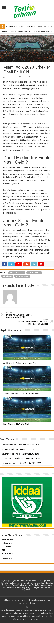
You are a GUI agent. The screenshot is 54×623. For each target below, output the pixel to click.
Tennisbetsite (8, 540)
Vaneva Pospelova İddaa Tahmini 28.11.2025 (21, 458)
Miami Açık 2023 (22, 276)
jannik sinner (34, 273)
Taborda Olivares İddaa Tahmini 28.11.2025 (20, 445)
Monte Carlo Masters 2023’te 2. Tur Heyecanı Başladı (33, 321)
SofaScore (7, 543)
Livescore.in (7, 559)
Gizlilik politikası (43, 600)
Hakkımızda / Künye (11, 600)
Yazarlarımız (23, 603)
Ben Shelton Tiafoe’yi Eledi (16, 424)
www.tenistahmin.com (27, 583)
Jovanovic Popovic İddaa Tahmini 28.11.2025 (21, 454)
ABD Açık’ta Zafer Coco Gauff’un (19, 363)
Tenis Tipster (11, 77)
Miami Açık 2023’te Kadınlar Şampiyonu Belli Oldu (19, 315)
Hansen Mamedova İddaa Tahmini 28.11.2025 (21, 463)
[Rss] (27, 607)
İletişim (33, 603)
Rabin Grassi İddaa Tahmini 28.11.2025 (18, 449)
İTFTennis (6, 547)
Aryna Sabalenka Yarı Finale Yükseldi (21, 393)
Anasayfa (4, 31)
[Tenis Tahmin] (27, 10)
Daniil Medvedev (17, 273)
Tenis (13, 31)
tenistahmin (45, 587)
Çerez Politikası (28, 600)
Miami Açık (7, 276)
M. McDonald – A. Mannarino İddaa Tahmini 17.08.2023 (29, 26)
